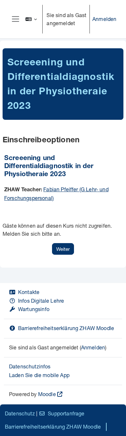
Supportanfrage (66, 413)
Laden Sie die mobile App (39, 375)
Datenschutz (20, 413)
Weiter (63, 249)
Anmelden (104, 19)
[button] (31, 19)
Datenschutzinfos (30, 366)
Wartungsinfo (33, 309)
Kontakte (28, 292)
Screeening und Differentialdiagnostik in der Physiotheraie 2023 (49, 166)
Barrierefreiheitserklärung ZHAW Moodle (66, 328)
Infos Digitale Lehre (41, 301)
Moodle (47, 394)
